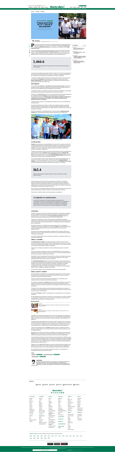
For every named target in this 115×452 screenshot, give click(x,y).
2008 (34, 438)
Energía (40, 405)
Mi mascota (51, 412)
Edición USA (60, 419)
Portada (32, 11)
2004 (49, 438)
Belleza (50, 405)
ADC (68, 398)
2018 (52, 436)
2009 (31, 438)
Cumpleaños (79, 415)
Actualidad (35, 7)
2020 (45, 436)
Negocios (40, 403)
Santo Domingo (37, 41)
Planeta (82, 7)
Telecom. (40, 409)
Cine (49, 399)
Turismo (40, 399)
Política (39, 7)
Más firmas (70, 410)
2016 (60, 436)
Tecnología (41, 419)
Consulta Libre (51, 427)
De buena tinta (70, 402)
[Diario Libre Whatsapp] (63, 392)
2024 (31, 436)
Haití (68, 417)
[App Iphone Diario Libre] (57, 444)
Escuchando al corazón (51, 424)
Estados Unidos (70, 414)
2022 (38, 436)
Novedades (51, 409)
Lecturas (69, 409)
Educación (31, 401)
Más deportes (60, 409)
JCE (30, 417)
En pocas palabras (52, 422)
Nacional (40, 303)
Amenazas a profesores (51, 8)
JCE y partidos (59, 8)
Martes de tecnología (43, 422)
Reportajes (31, 412)
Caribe (69, 428)
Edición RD (60, 421)
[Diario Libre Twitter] (55, 392)
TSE (30, 418)
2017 (56, 436)
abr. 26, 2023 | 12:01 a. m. (46, 41)
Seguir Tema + (49, 20)
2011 (78, 436)
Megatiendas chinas (32, 8)
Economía (46, 7)
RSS (78, 417)
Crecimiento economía (39, 8)
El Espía (69, 405)
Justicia (30, 403)
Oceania (69, 426)
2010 (81, 436)
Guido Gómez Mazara (71, 8)
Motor (59, 402)
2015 (63, 436)
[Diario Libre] (57, 6)
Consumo (40, 406)
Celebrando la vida (52, 419)
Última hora (61, 416)
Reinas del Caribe (78, 8)
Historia (40, 421)
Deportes (74, 7)
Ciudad (30, 399)
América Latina (70, 415)
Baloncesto (60, 398)
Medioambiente (42, 415)
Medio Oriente (70, 422)
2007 (38, 438)
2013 (70, 436)
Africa (69, 425)
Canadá (69, 421)
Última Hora (31, 7)
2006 (42, 438)
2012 (74, 436)
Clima (40, 418)
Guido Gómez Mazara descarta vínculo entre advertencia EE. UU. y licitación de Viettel (79, 62)
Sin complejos (51, 421)
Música (50, 398)
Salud (30, 402)
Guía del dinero (80, 410)
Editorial (69, 401)
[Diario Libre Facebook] (51, 392)
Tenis (59, 406)
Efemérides (79, 414)
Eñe (49, 418)
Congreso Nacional (32, 419)
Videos (85, 7)
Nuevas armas (84, 8)
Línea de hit (60, 412)
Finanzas (40, 398)
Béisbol (59, 401)
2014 (67, 436)
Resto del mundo (71, 429)
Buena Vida (51, 406)
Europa (69, 419)
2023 (34, 436)
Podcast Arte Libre (52, 410)
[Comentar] (29, 52)
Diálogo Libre (31, 409)
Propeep (34, 354)
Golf (59, 403)
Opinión (78, 7)
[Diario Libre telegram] (59, 392)
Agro (40, 401)
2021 (42, 436)
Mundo (42, 7)
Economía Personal (52, 426)
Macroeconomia (42, 412)
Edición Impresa (61, 423)
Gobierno (31, 421)
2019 (49, 436)
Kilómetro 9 (45, 8)
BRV (59, 413)
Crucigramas (79, 419)
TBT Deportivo (60, 414)
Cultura (50, 401)
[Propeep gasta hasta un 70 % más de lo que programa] (29, 46)
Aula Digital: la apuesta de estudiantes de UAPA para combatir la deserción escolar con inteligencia (80, 57)
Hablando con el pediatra (51, 414)
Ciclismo (59, 405)
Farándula (50, 402)
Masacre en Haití (64, 8)
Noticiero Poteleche (71, 406)
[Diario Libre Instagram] (53, 392)
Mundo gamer (79, 409)
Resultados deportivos (62, 410)
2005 (45, 438)
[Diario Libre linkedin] (57, 392)
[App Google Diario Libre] (50, 444)
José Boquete (31, 410)
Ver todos (84, 45)
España (69, 418)
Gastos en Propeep (48, 354)
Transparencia (35, 356)
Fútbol (59, 399)
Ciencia (40, 417)
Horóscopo (79, 418)
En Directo (69, 403)
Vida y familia (51, 417)
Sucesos (31, 406)
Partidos (30, 415)
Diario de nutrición (52, 415)
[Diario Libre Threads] (61, 392)
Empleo (40, 402)
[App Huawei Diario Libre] (64, 444)
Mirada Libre (70, 399)
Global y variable (42, 410)
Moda (50, 403)
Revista (71, 7)
